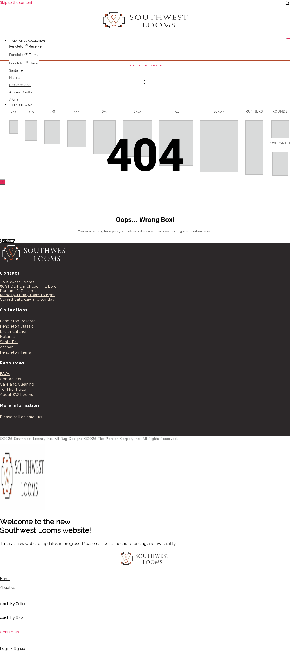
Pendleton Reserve (25, 45)
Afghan (14, 99)
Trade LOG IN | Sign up (145, 65)
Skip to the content (16, 2)
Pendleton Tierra (23, 54)
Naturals (15, 78)
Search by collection (28, 40)
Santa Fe (16, 70)
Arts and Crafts (20, 92)
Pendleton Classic (24, 62)
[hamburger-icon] (288, 38)
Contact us (9, 632)
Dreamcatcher (20, 85)
